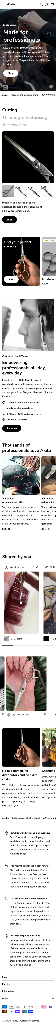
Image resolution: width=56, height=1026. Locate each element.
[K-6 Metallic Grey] (34, 191)
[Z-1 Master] (8, 191)
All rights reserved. (29, 1020)
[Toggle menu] (3, 4)
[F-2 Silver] (35, 489)
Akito (11, 4)
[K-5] (21, 191)
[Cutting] (28, 157)
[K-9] (47, 191)
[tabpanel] (28, 204)
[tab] (9, 110)
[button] (21, 500)
